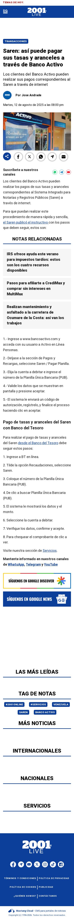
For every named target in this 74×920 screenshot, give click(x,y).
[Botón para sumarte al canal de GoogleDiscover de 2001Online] (37, 581)
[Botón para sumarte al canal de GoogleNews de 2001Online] (37, 599)
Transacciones (16, 41)
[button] (18, 157)
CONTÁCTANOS (48, 896)
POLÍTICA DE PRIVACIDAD (54, 878)
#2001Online (14, 704)
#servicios (38, 704)
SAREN (23, 712)
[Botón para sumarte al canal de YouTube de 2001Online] (68, 172)
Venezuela (61, 704)
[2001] (36, 12)
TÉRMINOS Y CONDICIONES (20, 878)
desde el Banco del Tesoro (38, 443)
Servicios (50, 551)
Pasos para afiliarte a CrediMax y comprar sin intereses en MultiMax (36, 288)
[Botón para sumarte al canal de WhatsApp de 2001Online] (54, 172)
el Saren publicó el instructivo (26, 222)
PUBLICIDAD (46, 887)
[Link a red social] (13, 864)
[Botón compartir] (7, 156)
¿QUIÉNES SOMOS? (25, 896)
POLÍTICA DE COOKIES (23, 887)
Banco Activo (45, 712)
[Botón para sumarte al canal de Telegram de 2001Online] (61, 172)
